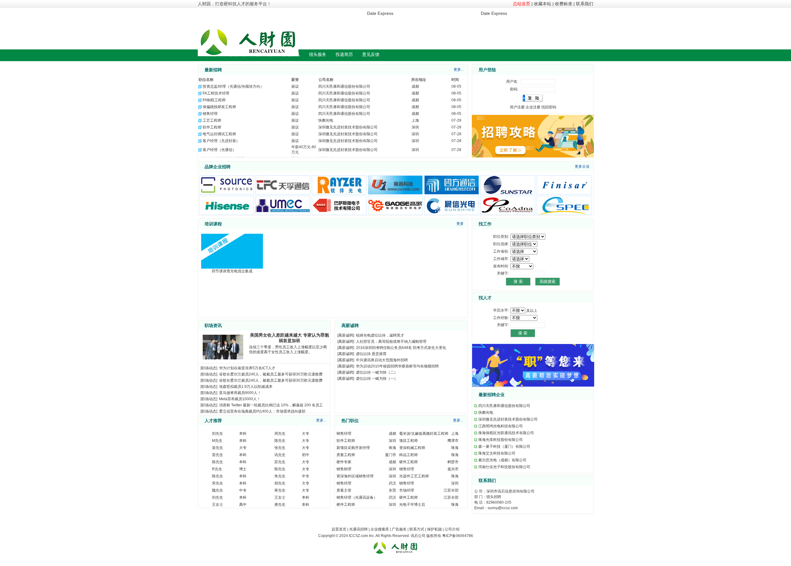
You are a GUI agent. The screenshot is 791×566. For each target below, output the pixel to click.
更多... (459, 69)
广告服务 (399, 529)
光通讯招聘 (358, 529)
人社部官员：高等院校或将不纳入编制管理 (391, 341)
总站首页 (521, 3)
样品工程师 (408, 455)
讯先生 (280, 455)
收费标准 (563, 3)
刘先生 (217, 433)
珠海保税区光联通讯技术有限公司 (506, 433)
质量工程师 (345, 455)
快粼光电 (325, 120)
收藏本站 (542, 3)
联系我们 (584, 3)
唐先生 (280, 504)
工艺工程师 (212, 120)
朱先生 (280, 476)
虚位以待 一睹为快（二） (377, 372)
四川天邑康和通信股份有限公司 (344, 86)
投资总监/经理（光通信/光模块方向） (233, 86)
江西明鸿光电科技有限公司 (500, 426)
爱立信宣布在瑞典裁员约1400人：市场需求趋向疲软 (262, 411)
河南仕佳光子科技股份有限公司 (504, 467)
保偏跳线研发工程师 (219, 107)
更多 (460, 223)
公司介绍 (452, 529)
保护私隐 (434, 529)
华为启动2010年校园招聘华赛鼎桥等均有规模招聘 (397, 366)
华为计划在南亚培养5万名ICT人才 (247, 368)
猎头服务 (317, 54)
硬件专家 (343, 462)
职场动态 (208, 368)
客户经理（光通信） (219, 150)
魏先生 (217, 490)
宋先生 (217, 483)
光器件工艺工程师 (414, 476)
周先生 (280, 433)
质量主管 (343, 490)
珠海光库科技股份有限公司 (500, 440)
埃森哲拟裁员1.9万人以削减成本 (246, 386)
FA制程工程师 (214, 100)
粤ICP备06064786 (457, 536)
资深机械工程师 (412, 448)
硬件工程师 (408, 462)
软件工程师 (212, 127)
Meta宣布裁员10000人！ (239, 399)
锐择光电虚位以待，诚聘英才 (380, 335)
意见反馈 (370, 54)
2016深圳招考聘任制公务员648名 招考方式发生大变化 (401, 348)
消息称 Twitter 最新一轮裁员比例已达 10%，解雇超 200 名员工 (271, 405)
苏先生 (280, 462)
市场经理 (406, 490)
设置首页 (339, 529)
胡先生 (280, 483)
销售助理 (343, 469)
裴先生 (217, 448)
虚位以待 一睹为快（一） (377, 378)
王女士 (280, 497)
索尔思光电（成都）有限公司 (502, 460)
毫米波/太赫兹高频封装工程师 (423, 433)
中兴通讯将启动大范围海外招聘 (382, 360)
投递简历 (344, 54)
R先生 (217, 469)
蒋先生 (280, 490)
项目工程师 (408, 440)
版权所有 (433, 536)
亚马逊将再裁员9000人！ (240, 393)
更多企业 (582, 166)
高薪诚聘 (345, 335)
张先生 (280, 448)
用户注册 (517, 107)
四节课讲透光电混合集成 (232, 271)
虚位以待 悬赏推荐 (371, 354)
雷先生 (217, 455)
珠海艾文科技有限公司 (496, 453)
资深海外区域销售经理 (355, 476)
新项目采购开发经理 (353, 448)
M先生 (217, 440)
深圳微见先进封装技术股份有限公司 (348, 127)
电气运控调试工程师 (219, 134)
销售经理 (210, 113)
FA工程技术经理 (216, 93)
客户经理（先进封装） (221, 141)
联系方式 (416, 529)
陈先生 (280, 440)
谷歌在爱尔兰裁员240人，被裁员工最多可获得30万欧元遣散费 (271, 374)
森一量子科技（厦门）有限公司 (504, 446)
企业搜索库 (379, 529)
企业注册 (533, 107)
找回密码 (548, 107)
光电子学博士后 (412, 504)
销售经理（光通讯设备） (356, 497)
